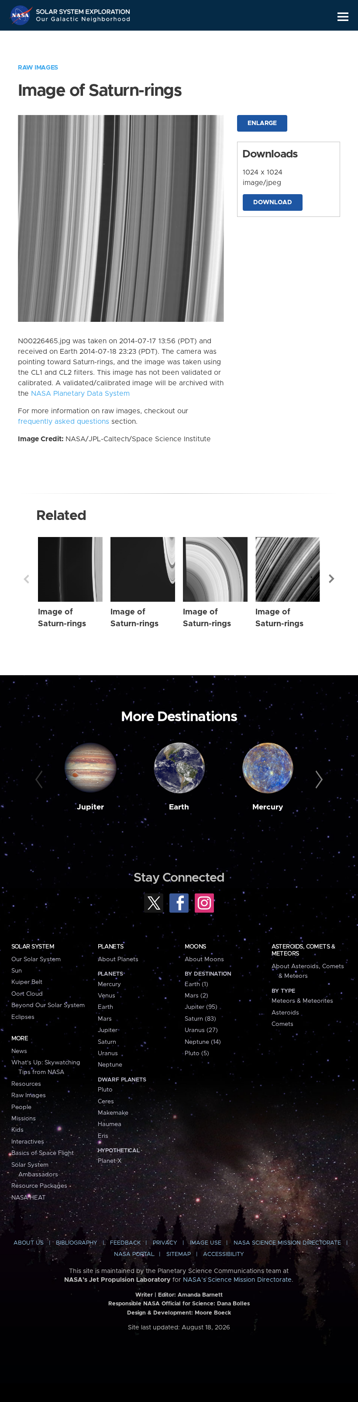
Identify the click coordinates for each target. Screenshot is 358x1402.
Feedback (125, 1243)
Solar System (32, 947)
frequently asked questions (63, 421)
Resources (26, 1084)
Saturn (107, 1042)
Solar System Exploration (83, 9)
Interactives (27, 1142)
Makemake (113, 1113)
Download (272, 202)
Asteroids (285, 1013)
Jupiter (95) (201, 1007)
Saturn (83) (200, 1019)
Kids (17, 1130)
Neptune (110, 1065)
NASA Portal (134, 1254)
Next (331, 579)
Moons (195, 947)
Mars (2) (196, 996)
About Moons (204, 959)
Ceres (106, 1102)
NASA (22, 15)
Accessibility (223, 1254)
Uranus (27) (201, 1030)
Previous (26, 579)
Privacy (165, 1243)
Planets (111, 947)
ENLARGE (262, 123)
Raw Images (38, 68)
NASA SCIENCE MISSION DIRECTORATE (287, 1243)
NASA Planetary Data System (80, 393)
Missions (23, 1119)
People (21, 1107)
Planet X (109, 1161)
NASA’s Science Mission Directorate (237, 1280)
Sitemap (178, 1254)
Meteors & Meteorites (302, 1001)
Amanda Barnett (200, 1295)
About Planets (118, 959)
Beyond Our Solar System (48, 1005)
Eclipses (22, 1017)
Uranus (108, 1053)
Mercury (267, 807)
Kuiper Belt (26, 982)
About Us (29, 1243)
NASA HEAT (28, 1198)
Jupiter (90, 807)
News (19, 1051)
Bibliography (76, 1243)
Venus (106, 996)
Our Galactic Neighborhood (83, 20)
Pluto (105, 1090)
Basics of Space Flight (42, 1153)
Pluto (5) (197, 1053)
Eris (103, 1136)
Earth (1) (196, 984)
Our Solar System (36, 959)
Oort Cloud (27, 994)
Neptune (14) (203, 1042)
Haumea (109, 1124)
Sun (16, 971)
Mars (105, 1019)
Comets (282, 1024)
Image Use (205, 1243)
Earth (179, 807)
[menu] (343, 17)
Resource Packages (39, 1186)
